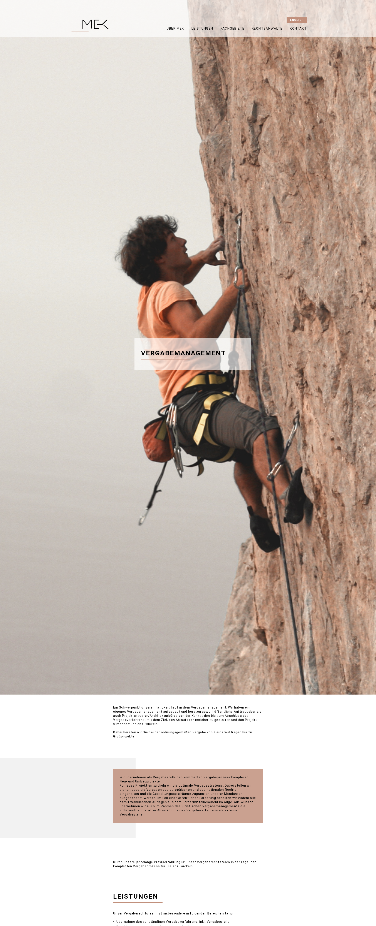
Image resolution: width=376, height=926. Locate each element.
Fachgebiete (232, 28)
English (297, 20)
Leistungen (202, 28)
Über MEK (175, 28)
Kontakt (298, 28)
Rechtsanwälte (267, 28)
